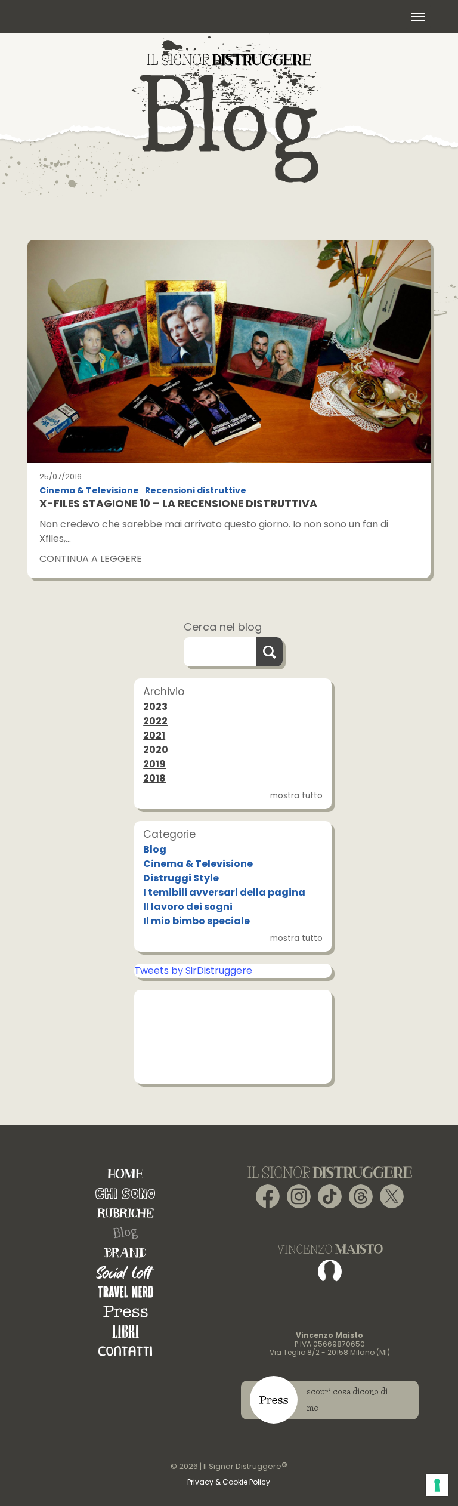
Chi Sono (125, 1193)
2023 (155, 707)
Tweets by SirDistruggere (193, 970)
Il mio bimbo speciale (196, 921)
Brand (125, 1252)
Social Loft (125, 1272)
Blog (154, 849)
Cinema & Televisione (89, 490)
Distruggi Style (181, 878)
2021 (154, 735)
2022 (155, 721)
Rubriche (125, 1213)
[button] (418, 17)
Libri (125, 1331)
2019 (154, 764)
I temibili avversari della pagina (224, 892)
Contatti (125, 1351)
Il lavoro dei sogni (188, 907)
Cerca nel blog (223, 626)
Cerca (269, 651)
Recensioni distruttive (195, 490)
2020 (155, 750)
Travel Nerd (125, 1292)
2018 (154, 778)
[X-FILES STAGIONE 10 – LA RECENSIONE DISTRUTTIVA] (229, 351)
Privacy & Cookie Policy (228, 1482)
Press (125, 1311)
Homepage (125, 1173)
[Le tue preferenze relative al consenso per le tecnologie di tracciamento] (437, 1485)
